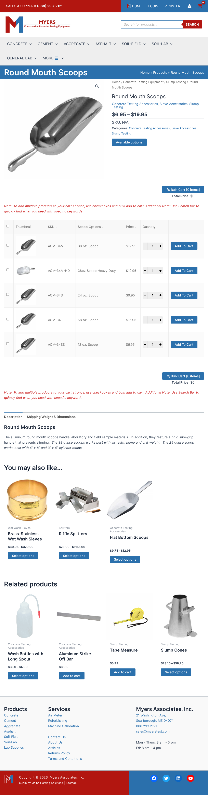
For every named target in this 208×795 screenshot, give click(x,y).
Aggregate (12, 726)
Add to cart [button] (71, 676)
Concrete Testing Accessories (135, 104)
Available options (129, 142)
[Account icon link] (189, 6)
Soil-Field (11, 737)
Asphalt (10, 731)
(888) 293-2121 (50, 6)
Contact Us (57, 737)
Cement (10, 720)
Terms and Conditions (65, 759)
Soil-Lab (10, 742)
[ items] (185, 190)
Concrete (11, 715)
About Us (55, 742)
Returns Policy (59, 753)
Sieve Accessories (173, 104)
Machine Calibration (63, 726)
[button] (29, 44)
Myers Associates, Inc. (67, 777)
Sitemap (71, 782)
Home (116, 82)
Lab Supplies (14, 747)
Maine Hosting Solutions (47, 782)
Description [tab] (13, 417)
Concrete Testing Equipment (143, 82)
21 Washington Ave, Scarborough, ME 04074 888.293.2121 (154, 720)
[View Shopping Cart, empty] (200, 6)
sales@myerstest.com (153, 731)
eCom (23, 782)
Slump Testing (176, 82)
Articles (54, 748)
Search (192, 24)
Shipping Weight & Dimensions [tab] (51, 417)
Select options (23, 556)
